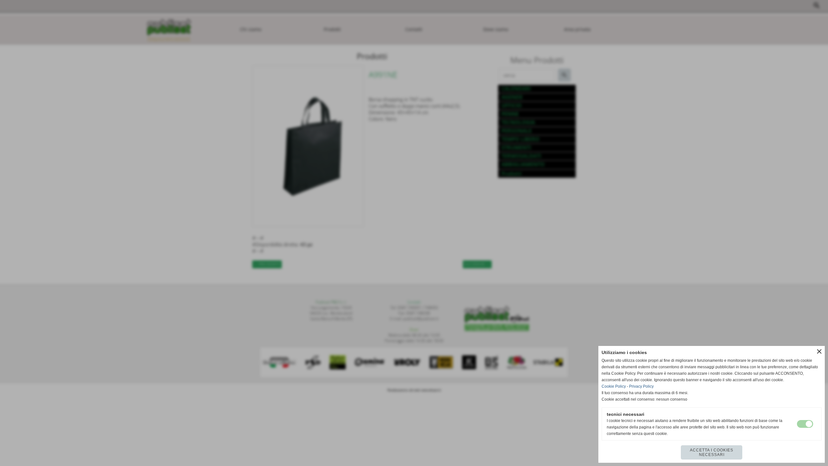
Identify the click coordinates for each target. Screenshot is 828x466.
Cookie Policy (614, 386)
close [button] (819, 351)
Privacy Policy (641, 386)
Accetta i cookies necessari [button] (711, 452)
